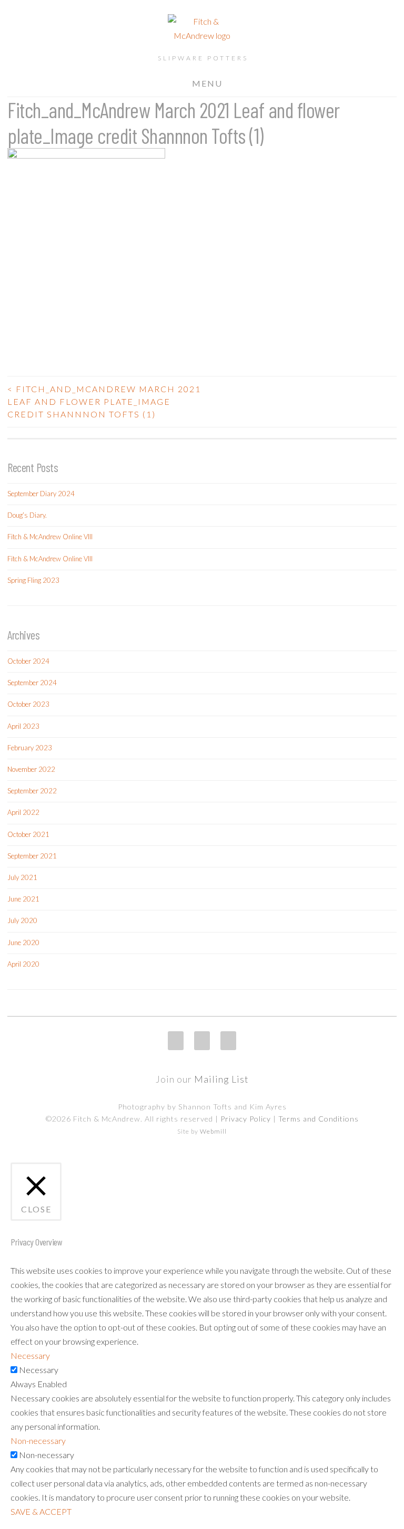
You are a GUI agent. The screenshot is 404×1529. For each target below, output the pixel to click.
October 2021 (28, 834)
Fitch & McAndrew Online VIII (50, 536)
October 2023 (28, 704)
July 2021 (22, 877)
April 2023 (23, 726)
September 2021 (32, 856)
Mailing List (221, 1079)
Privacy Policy (245, 1118)
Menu (207, 83)
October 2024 (28, 661)
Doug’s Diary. (27, 515)
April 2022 (23, 812)
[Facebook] (202, 1040)
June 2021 (23, 899)
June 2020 (23, 942)
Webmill (213, 1131)
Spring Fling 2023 (33, 580)
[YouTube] (228, 1040)
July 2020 (22, 920)
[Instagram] (176, 1040)
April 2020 (23, 964)
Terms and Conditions (318, 1118)
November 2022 (31, 769)
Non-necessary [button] (38, 1441)
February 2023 (29, 747)
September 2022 (32, 791)
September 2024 (32, 682)
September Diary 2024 (41, 493)
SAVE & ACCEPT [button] (41, 1511)
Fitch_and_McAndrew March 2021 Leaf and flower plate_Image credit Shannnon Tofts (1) (104, 401)
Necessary (38, 1370)
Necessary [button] (30, 1355)
